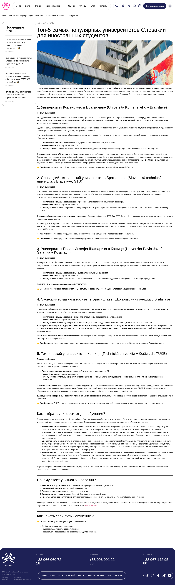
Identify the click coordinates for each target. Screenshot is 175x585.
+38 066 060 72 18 (48, 561)
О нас (18, 6)
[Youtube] (170, 575)
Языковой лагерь (52, 6)
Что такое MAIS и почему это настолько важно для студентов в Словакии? (18, 95)
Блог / (4, 16)
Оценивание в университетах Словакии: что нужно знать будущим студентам (18, 61)
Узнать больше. (91, 506)
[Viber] (139, 5)
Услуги (28, 6)
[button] (117, 6)
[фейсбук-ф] (158, 575)
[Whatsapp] (134, 5)
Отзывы (82, 6)
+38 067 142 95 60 (155, 561)
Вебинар (71, 6)
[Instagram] (123, 5)
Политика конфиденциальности (22, 578)
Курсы (38, 6)
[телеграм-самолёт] (129, 5)
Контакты (103, 6)
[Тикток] (164, 575)
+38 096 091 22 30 (102, 561)
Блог (93, 6)
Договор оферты (5, 578)
